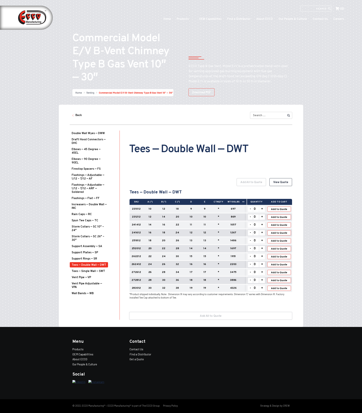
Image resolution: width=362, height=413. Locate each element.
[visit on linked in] (78, 382)
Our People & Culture (292, 19)
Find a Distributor (239, 19)
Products (183, 19)
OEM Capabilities (210, 19)
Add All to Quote (251, 182)
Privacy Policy (170, 405)
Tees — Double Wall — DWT (89, 265)
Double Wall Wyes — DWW (88, 133)
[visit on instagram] (96, 382)
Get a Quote (137, 359)
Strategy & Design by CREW (275, 405)
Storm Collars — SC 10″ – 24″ (88, 228)
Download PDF (201, 92)
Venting (90, 92)
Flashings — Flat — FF (86, 198)
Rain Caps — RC (82, 214)
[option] (210, 242)
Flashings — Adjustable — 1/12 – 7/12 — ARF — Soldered (88, 188)
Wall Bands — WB (83, 293)
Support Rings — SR (84, 259)
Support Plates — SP (85, 252)
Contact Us (320, 19)
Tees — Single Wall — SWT (88, 271)
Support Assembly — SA (87, 246)
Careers (338, 19)
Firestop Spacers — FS (86, 169)
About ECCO (264, 19)
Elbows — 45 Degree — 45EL (86, 151)
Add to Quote (279, 209)
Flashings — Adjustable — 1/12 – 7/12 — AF (88, 177)
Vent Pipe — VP (81, 277)
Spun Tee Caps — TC (85, 220)
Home (167, 19)
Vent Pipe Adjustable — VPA (87, 285)
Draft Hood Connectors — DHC (89, 141)
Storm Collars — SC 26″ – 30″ (88, 238)
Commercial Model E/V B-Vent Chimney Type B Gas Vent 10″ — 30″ (136, 92)
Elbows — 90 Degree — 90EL (86, 161)
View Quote (280, 182)
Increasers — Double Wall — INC (89, 206)
